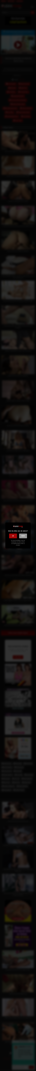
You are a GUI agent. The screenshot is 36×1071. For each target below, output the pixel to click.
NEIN (23, 536)
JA (13, 536)
